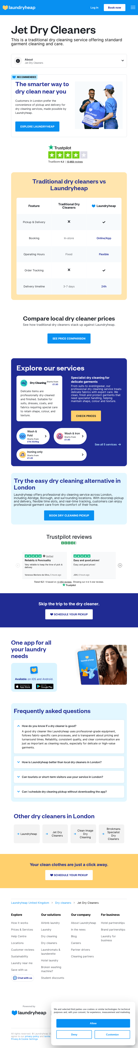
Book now (114, 7)
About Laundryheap (83, 922)
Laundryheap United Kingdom (30, 902)
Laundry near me (21, 963)
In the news (78, 929)
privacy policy (32, 1036)
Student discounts (52, 977)
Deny (74, 1034)
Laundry (46, 929)
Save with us (19, 969)
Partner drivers (80, 949)
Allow (93, 1023)
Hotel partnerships (113, 922)
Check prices (86, 416)
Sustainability (19, 956)
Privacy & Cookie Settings (24, 1039)
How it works (19, 922)
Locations (17, 943)
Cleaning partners (82, 956)
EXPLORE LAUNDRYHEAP (37, 126)
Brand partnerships (113, 929)
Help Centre (18, 936)
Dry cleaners (63, 902)
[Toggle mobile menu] (133, 7)
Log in (94, 7)
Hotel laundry (49, 960)
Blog (74, 936)
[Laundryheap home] (19, 7)
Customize (112, 1034)
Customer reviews (22, 949)
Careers (76, 943)
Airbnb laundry (50, 922)
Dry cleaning (49, 936)
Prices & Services (22, 929)
